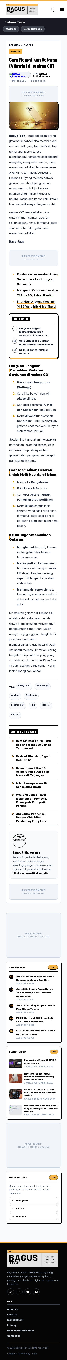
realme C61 (17, 704)
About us (12, 1309)
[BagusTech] (25, 9)
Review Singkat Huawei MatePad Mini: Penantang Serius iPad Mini (39, 1076)
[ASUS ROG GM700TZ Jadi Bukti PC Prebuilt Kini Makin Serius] (15, 1094)
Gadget (29, 45)
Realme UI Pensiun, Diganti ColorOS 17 (33, 758)
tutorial (46, 704)
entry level (24, 685)
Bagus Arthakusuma (41, 75)
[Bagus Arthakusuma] (20, 75)
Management (15, 1319)
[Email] (36, 1291)
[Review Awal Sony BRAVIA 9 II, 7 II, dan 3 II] (15, 1063)
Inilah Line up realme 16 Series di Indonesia (31, 785)
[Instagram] (19, 1291)
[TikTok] (10, 1291)
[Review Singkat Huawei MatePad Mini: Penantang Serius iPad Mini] (15, 1078)
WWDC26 (11, 29)
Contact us (13, 1335)
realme (15, 695)
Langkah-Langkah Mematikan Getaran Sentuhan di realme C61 (33, 332)
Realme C (31, 695)
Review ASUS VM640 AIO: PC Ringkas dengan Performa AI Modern (41, 1108)
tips (33, 704)
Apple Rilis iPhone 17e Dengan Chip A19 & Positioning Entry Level (31, 817)
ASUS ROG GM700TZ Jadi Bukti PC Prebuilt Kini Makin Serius (40, 1092)
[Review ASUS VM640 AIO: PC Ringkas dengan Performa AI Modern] (15, 1110)
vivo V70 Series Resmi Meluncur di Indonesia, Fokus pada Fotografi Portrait (31, 800)
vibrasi (15, 714)
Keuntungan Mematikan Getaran (33, 351)
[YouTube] (27, 1291)
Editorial (12, 1314)
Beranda (14, 45)
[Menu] (62, 9)
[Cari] (52, 9)
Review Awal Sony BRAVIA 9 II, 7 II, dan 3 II (40, 1061)
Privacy (11, 1325)
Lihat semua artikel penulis (30, 873)
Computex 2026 (33, 29)
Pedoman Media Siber (20, 1330)
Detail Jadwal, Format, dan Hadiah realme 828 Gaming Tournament (34, 744)
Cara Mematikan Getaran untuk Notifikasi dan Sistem (36, 342)
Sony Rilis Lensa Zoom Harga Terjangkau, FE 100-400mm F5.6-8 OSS (34, 993)
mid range (43, 685)
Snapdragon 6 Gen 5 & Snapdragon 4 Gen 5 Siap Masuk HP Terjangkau (32, 771)
